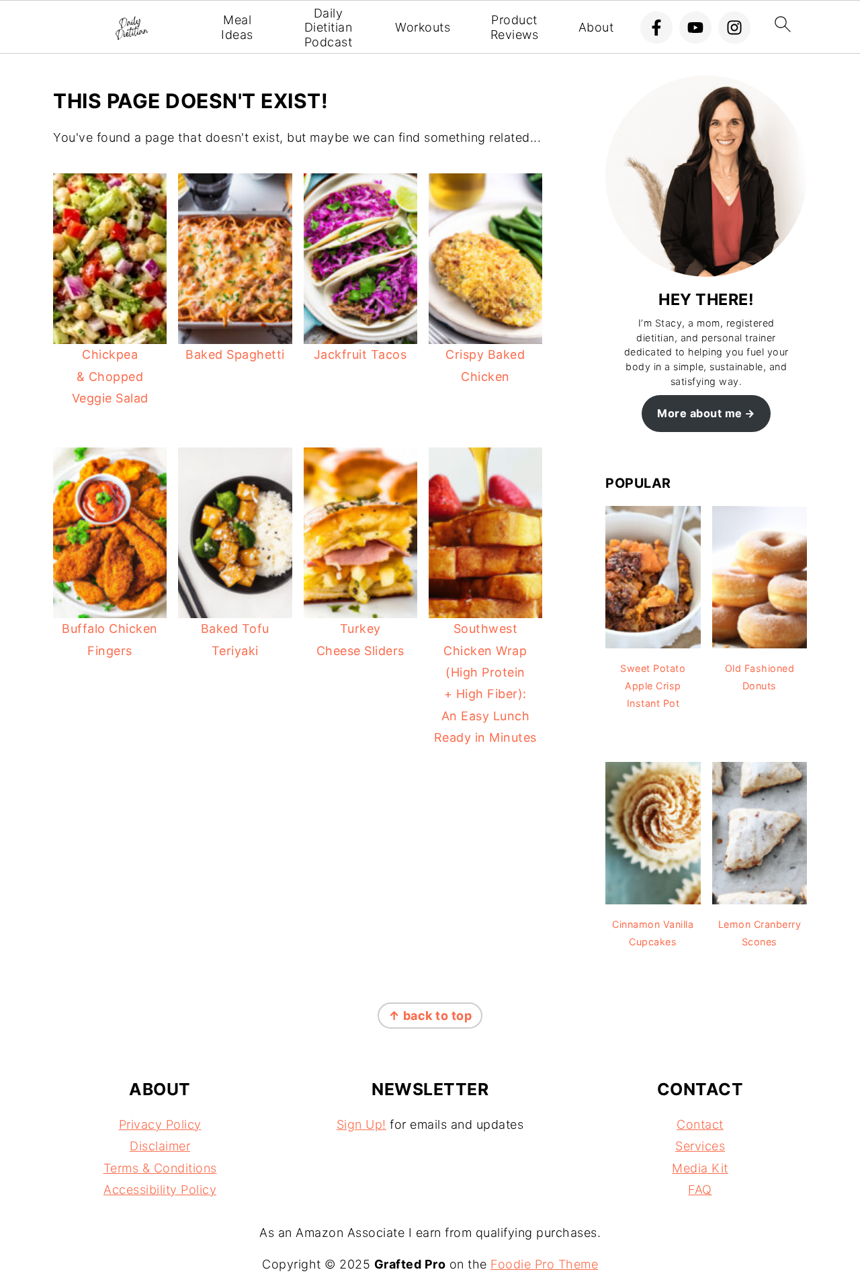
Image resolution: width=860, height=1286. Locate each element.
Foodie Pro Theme (544, 1264)
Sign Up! (361, 1124)
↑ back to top (430, 1016)
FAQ (700, 1190)
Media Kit (700, 1168)
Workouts (422, 27)
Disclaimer (160, 1146)
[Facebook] (656, 27)
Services (700, 1146)
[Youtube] (695, 27)
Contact (700, 1124)
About (596, 27)
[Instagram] (734, 27)
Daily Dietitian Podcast (328, 27)
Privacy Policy (160, 1124)
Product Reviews (514, 27)
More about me (699, 413)
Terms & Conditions (160, 1168)
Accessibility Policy (159, 1190)
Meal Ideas (237, 27)
